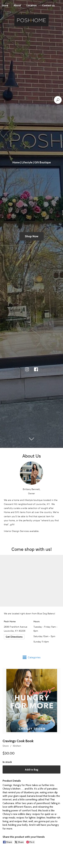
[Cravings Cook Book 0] (31, 701)
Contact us (48, 5)
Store (6, 745)
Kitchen (17, 745)
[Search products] (58, 100)
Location (31, 5)
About (17, 5)
